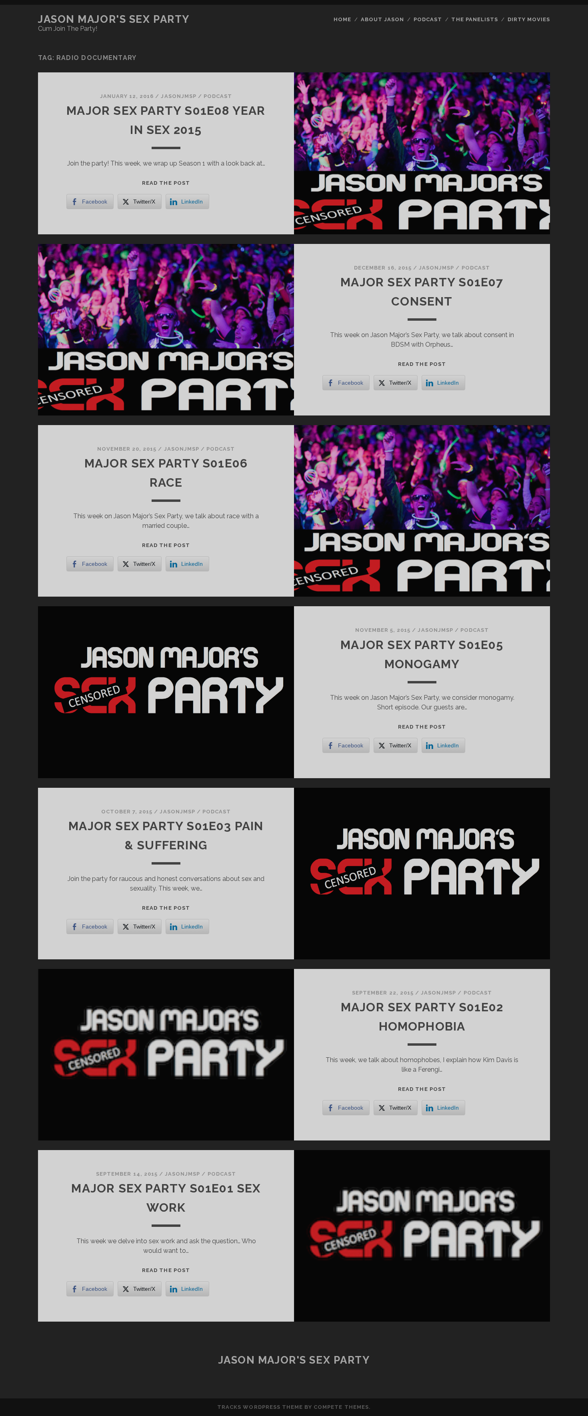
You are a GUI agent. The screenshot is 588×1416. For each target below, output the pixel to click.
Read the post (166, 183)
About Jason (382, 19)
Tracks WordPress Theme (260, 1407)
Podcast (428, 19)
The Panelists (474, 19)
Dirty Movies (529, 19)
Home (342, 19)
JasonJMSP (178, 96)
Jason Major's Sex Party (114, 19)
